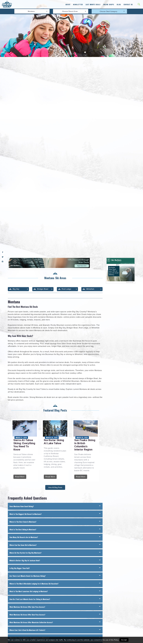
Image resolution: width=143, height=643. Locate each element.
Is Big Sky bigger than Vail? (19, 568)
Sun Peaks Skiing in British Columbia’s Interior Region (84, 445)
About (67, 4)
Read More (20, 477)
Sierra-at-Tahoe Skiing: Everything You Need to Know (24, 445)
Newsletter (78, 4)
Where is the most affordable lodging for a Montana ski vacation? (33, 583)
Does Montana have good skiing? (21, 506)
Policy (116, 640)
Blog (119, 4)
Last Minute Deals (93, 4)
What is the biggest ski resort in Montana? (25, 514)
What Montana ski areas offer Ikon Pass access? (27, 614)
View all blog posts (55, 487)
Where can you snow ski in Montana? (23, 545)
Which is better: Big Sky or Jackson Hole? (24, 560)
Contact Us (128, 4)
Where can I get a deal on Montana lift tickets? (27, 630)
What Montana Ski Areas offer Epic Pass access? (27, 607)
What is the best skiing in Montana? (22, 529)
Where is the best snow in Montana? (22, 521)
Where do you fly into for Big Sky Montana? (25, 552)
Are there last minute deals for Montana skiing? (27, 576)
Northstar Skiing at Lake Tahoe (54, 442)
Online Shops (108, 4)
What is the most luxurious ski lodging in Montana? (28, 591)
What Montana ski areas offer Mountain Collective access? (31, 622)
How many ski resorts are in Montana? (23, 537)
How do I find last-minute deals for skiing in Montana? (29, 599)
